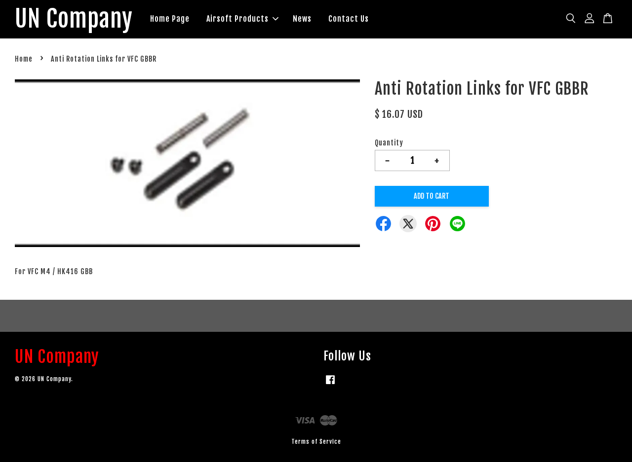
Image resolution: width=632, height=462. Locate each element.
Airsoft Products (237, 19)
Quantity (389, 143)
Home (24, 59)
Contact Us (348, 19)
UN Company (74, 19)
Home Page (170, 19)
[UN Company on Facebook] (330, 384)
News (302, 19)
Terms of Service (316, 441)
